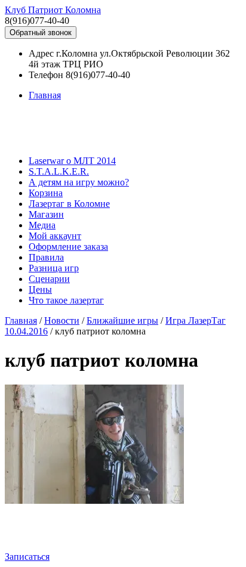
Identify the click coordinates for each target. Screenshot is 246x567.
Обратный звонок (41, 32)
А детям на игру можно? (79, 182)
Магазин (46, 214)
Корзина (46, 193)
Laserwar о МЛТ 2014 (72, 161)
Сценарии (49, 279)
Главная (45, 95)
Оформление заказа (68, 246)
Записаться (27, 556)
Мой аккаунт (55, 236)
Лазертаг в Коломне (69, 204)
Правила (46, 257)
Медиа (42, 225)
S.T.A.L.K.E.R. (59, 171)
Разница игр (54, 268)
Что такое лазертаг (66, 300)
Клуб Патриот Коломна (53, 10)
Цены (40, 289)
